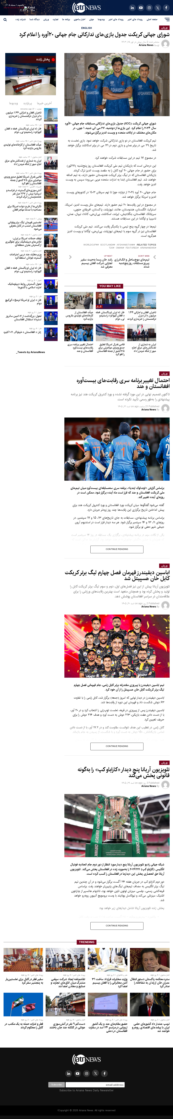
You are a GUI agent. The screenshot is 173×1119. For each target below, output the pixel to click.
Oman (119, 248)
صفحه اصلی (152, 19)
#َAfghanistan (125, 245)
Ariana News (146, 45)
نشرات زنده (21, 19)
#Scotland (107, 245)
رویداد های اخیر (135, 19)
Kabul (31, 7)
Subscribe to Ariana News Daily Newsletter (86, 1090)
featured (131, 248)
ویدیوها (101, 19)
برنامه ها (66, 19)
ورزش (46, 19)
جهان (91, 19)
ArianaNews (147, 248)
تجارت (55, 19)
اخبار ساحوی (79, 19)
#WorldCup (90, 245)
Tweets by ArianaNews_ (30, 352)
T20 (111, 248)
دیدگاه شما (35, 19)
